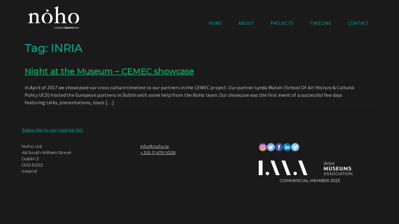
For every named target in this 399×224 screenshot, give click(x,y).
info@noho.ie (154, 146)
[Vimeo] (295, 146)
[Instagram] (263, 146)
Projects (281, 23)
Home (215, 23)
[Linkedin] (287, 146)
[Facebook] (279, 146)
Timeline (320, 23)
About (246, 23)
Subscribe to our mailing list (52, 130)
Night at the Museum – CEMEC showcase (109, 71)
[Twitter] (271, 146)
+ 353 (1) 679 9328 (157, 152)
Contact (358, 23)
